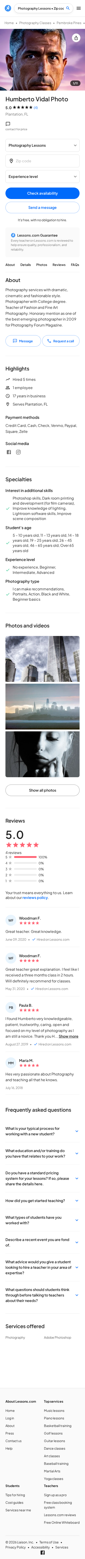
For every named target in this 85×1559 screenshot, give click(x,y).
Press (9, 1433)
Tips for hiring (15, 1495)
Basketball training (57, 1426)
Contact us (13, 1441)
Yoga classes (53, 1478)
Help (8, 1448)
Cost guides (14, 1502)
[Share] (76, 37)
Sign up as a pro (55, 1495)
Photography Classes (35, 23)
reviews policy (35, 897)
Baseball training (56, 1463)
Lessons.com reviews (60, 1515)
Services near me (18, 1510)
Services (61, 1547)
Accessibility (40, 1547)
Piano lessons (54, 1418)
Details (25, 265)
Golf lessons (53, 1433)
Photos (41, 265)
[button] (42, 1131)
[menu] (8, 8)
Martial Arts (52, 1471)
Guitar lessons (54, 1441)
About (10, 265)
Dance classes (54, 1448)
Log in (9, 1418)
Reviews (59, 265)
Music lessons (54, 1410)
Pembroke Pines (69, 23)
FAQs (75, 265)
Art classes (52, 1456)
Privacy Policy (15, 1547)
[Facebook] (8, 452)
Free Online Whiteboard (62, 1522)
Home (9, 23)
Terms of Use (49, 1542)
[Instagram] (18, 452)
